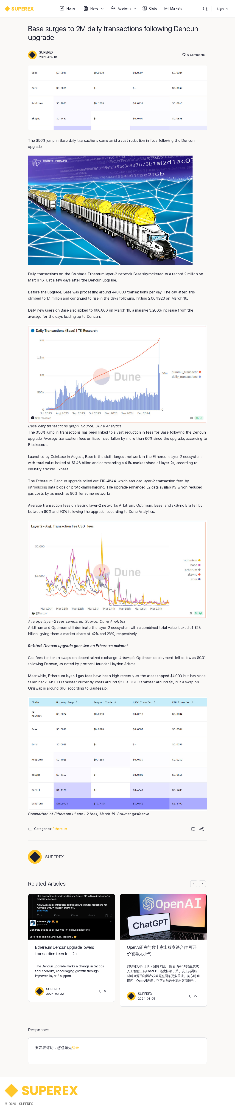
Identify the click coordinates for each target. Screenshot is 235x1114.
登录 (75, 1048)
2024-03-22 (55, 993)
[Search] (205, 8)
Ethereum (60, 829)
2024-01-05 (146, 998)
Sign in (222, 9)
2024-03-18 (48, 57)
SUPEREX (46, 52)
